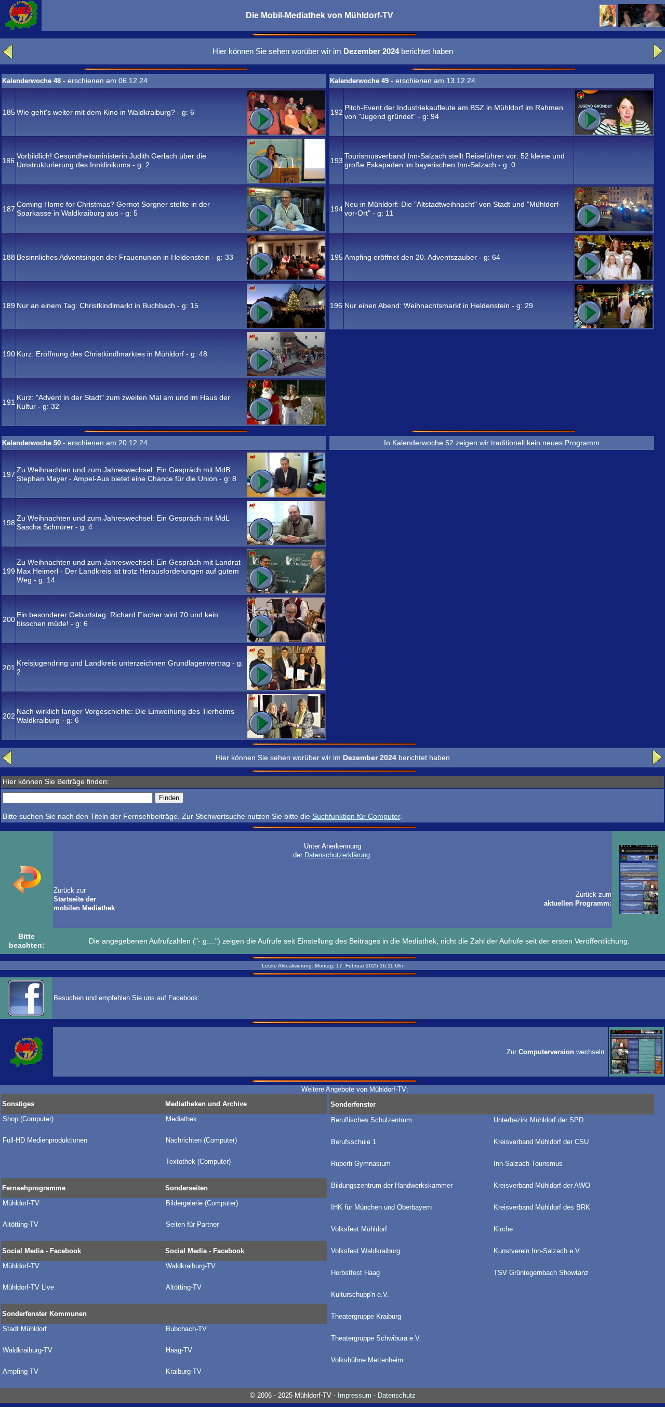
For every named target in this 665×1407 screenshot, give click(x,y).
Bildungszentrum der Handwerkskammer (392, 1185)
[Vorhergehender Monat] (8, 56)
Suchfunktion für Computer (356, 816)
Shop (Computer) (28, 1119)
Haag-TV (179, 1350)
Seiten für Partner (192, 1224)
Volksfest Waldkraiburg (365, 1251)
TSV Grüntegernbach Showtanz (541, 1273)
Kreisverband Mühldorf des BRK (542, 1207)
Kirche (503, 1229)
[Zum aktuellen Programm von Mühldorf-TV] (638, 911)
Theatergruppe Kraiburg (366, 1316)
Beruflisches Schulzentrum (371, 1120)
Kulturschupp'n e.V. (360, 1294)
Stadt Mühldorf (25, 1329)
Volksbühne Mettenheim (367, 1360)
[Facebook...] (26, 1014)
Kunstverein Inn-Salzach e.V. (537, 1251)
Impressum (354, 1395)
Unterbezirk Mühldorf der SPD (538, 1120)
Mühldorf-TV (21, 1203)
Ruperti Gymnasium (361, 1163)
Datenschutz (397, 1395)
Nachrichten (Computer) (201, 1140)
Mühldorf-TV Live (28, 1287)
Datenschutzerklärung (337, 855)
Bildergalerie (202, 1203)
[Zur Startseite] (21, 28)
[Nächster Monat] (658, 56)
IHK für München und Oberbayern (381, 1207)
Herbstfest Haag (355, 1273)
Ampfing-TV (20, 1371)
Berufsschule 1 (353, 1142)
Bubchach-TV (186, 1329)
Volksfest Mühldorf (359, 1229)
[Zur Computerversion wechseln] (636, 1071)
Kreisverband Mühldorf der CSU (541, 1142)
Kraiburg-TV (184, 1371)
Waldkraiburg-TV (191, 1266)
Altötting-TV (20, 1224)
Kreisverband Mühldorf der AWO (542, 1185)
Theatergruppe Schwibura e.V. (376, 1338)
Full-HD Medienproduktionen (45, 1140)
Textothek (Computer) (198, 1161)
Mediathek (181, 1119)
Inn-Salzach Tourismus (528, 1163)
